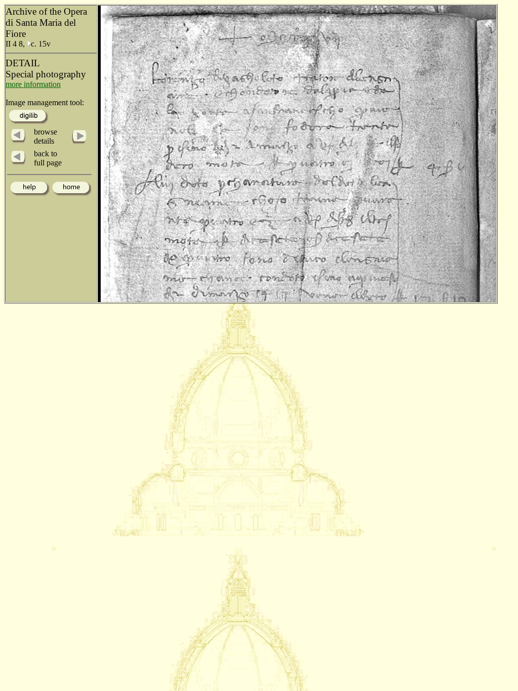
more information (33, 84)
